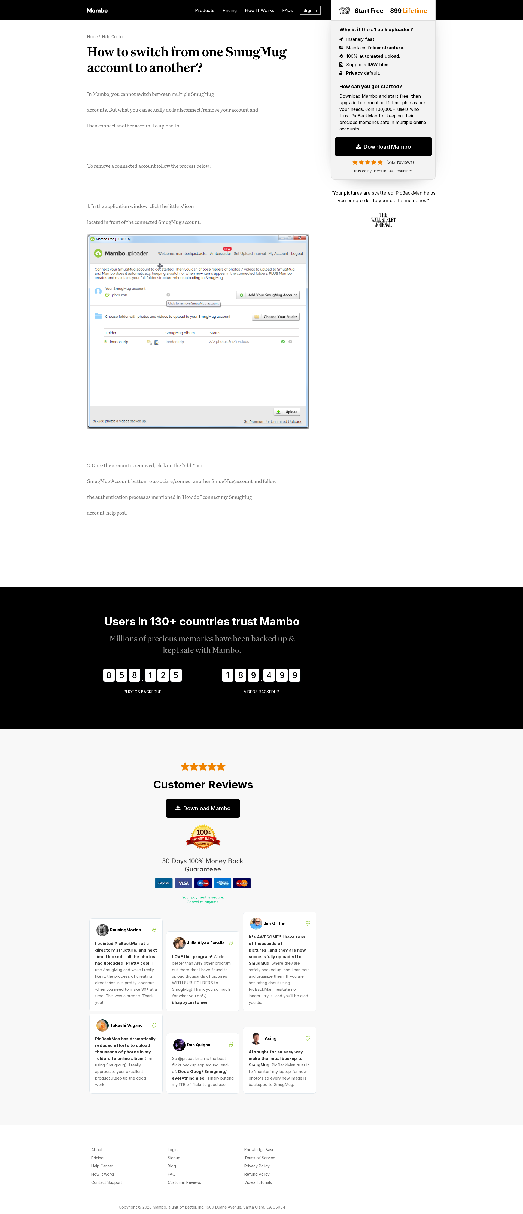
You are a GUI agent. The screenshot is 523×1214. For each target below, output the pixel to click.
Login (173, 1149)
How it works (103, 1174)
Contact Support (106, 1182)
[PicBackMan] (97, 9)
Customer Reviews (184, 1182)
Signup (174, 1157)
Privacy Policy (257, 1166)
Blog (172, 1166)
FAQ (171, 1174)
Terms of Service (259, 1157)
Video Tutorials (258, 1182)
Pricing (97, 1157)
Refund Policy (257, 1174)
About (97, 1149)
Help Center (102, 1166)
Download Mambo (386, 146)
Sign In (310, 10)
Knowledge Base (259, 1149)
